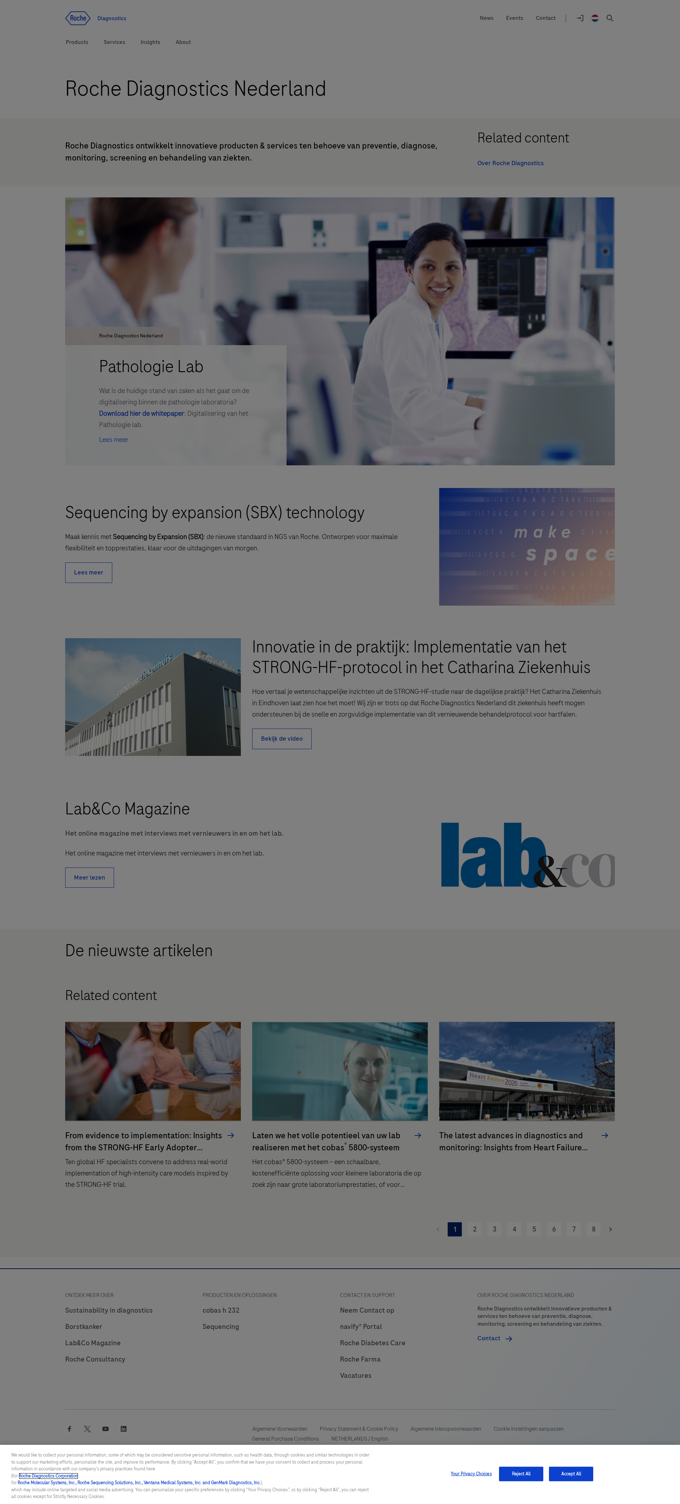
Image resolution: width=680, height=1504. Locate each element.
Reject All (521, 1473)
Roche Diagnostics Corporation (48, 1476)
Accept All (571, 1473)
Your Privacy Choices (471, 1473)
